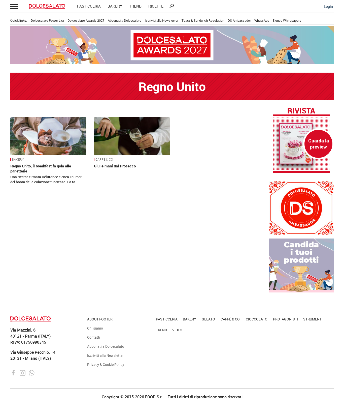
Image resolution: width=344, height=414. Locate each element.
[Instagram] (23, 372)
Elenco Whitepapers (286, 20)
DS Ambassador (239, 20)
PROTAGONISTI (285, 319)
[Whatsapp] (31, 372)
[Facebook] (14, 372)
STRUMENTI (313, 319)
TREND (135, 6)
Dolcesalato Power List (47, 20)
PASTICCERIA (89, 6)
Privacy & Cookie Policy (105, 364)
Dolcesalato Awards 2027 (85, 20)
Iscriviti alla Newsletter (161, 20)
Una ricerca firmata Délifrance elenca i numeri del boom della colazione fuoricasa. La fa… (46, 179)
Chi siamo (95, 328)
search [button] (171, 6)
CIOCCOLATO (256, 319)
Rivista (301, 111)
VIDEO (177, 330)
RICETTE (155, 6)
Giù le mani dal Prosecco (115, 165)
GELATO (208, 319)
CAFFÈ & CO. (104, 159)
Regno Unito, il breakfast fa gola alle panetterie (40, 168)
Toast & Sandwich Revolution (203, 20)
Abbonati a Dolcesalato (124, 20)
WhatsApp (261, 20)
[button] (13, 6)
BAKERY (115, 6)
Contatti (93, 337)
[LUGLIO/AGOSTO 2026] (301, 143)
